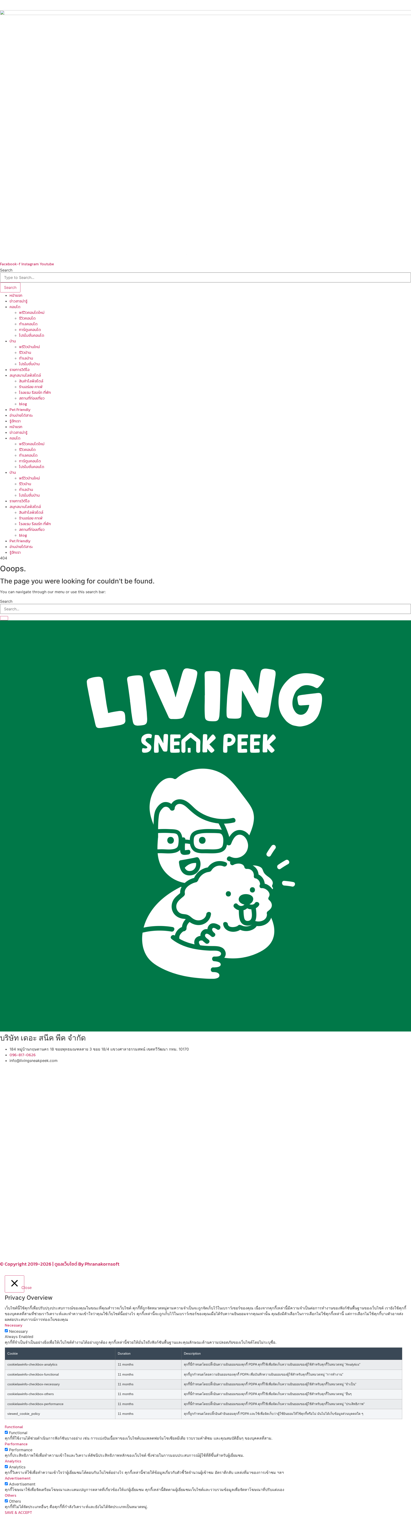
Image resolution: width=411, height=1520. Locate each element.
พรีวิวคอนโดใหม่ (31, 312)
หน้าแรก (16, 295)
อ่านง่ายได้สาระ (21, 415)
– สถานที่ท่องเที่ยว (14, 1200)
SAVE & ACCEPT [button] (18, 1512)
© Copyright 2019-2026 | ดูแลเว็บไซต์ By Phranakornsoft (59, 1264)
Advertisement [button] (17, 1478)
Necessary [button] (14, 1325)
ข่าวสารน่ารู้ (18, 301)
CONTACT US (17, 1254)
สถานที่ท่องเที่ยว (31, 398)
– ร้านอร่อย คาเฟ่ (13, 1188)
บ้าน (13, 341)
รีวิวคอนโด (27, 318)
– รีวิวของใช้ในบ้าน (14, 1194)
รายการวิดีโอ (19, 369)
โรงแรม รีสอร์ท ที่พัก (35, 392)
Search (6, 270)
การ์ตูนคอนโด (30, 329)
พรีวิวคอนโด (15, 1100)
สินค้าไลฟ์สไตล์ (31, 381)
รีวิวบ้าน (25, 352)
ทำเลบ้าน (26, 358)
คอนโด (15, 307)
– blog (5, 1183)
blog (23, 404)
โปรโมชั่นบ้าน (30, 364)
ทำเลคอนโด (28, 324)
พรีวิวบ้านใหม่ (29, 347)
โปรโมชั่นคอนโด (31, 335)
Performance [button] (16, 1444)
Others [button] (10, 1495)
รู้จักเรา (15, 421)
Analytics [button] (13, 1461)
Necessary (18, 1331)
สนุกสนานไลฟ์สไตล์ (25, 375)
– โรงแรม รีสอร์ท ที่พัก (17, 1206)
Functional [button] (14, 1427)
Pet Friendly (20, 409)
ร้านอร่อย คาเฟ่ (31, 387)
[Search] (4, 618)
